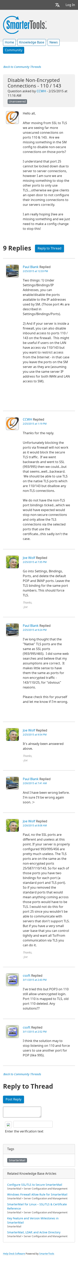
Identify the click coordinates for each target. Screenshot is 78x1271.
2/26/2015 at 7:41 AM (35, 783)
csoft (26, 976)
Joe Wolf (29, 558)
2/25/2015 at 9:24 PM (35, 630)
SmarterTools (46, 1253)
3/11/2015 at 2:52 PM (35, 1031)
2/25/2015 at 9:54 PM (35, 734)
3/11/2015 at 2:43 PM (35, 980)
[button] (57, 5)
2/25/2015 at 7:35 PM (35, 562)
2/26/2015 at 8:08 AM (35, 825)
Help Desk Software (14, 1253)
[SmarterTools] (25, 24)
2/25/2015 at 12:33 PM (35, 271)
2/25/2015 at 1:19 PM (35, 423)
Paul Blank (31, 267)
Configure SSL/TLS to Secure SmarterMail (34, 1184)
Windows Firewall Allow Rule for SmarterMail (37, 1194)
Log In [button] (70, 5)
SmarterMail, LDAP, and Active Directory (33, 1232)
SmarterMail (17, 1160)
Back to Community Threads (22, 67)
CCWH (41, 91)
